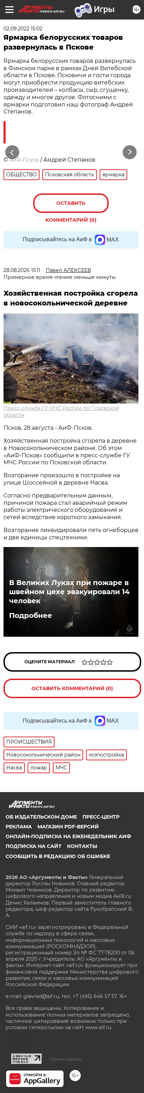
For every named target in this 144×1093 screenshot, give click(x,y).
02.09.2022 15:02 (22, 28)
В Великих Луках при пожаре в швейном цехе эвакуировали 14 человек (69, 591)
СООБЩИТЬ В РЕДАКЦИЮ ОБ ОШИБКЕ (58, 856)
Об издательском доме (41, 817)
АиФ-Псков (24, 160)
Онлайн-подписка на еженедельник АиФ (68, 836)
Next (130, 152)
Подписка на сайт (34, 846)
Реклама (19, 827)
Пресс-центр (101, 817)
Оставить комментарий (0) (70, 206)
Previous (11, 152)
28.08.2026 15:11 (21, 270)
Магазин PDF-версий (68, 827)
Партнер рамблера (65, 1059)
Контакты (82, 846)
